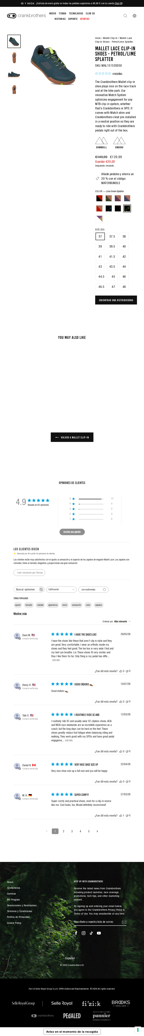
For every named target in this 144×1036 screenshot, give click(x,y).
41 (100, 256)
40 (124, 246)
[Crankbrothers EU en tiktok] (91, 933)
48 (124, 287)
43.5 (112, 266)
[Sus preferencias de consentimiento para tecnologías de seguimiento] (138, 1030)
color (88, 605)
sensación (76, 605)
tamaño (28, 605)
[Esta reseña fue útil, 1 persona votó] (121, 815)
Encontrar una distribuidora (116, 300)
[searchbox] (26, 589)
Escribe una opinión (72, 531)
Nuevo (52, 13)
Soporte (73, 18)
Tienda (62, 13)
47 (113, 287)
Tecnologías (76, 13)
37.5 (112, 236)
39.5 (112, 246)
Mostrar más (20, 613)
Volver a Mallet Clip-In (74, 437)
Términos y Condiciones (19, 911)
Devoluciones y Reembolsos (22, 905)
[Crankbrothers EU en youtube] (99, 933)
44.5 (101, 276)
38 (124, 236)
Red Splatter (117, 208)
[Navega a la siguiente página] (97, 831)
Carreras (11, 893)
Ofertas (84, 18)
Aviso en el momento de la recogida (72, 1031)
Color (109, 191)
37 (100, 236)
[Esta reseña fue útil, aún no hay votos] (121, 671)
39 (100, 246)
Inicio (98, 37)
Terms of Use (81, 913)
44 (124, 266)
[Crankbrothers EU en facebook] (76, 933)
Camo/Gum (108, 198)
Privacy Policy (115, 909)
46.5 (101, 287)
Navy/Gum (127, 198)
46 (124, 276)
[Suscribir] (124, 922)
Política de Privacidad (18, 916)
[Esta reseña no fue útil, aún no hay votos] (127, 671)
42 (124, 256)
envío (64, 605)
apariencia (52, 605)
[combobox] (61, 590)
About (10, 882)
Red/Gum (99, 208)
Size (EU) (99, 229)
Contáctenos (13, 887)
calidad (40, 605)
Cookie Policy (14, 922)
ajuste (18, 605)
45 (113, 276)
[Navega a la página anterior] (46, 831)
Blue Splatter (108, 208)
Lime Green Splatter (127, 208)
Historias (60, 18)
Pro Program (13, 899)
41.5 (112, 256)
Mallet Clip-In (110, 37)
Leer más (56, 660)
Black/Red (99, 198)
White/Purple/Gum (99, 218)
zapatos (98, 605)
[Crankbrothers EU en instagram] (83, 933)
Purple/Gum (117, 198)
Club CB (118, 3)
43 (100, 266)
